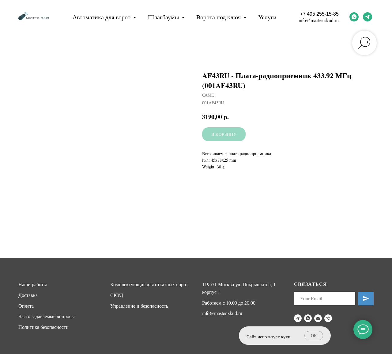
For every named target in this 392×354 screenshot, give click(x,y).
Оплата (26, 305)
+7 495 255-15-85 (319, 14)
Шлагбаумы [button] (164, 17)
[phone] (328, 318)
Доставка (28, 295)
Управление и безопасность (139, 305)
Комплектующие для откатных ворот (149, 284)
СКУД (116, 295)
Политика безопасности (43, 327)
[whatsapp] (354, 16)
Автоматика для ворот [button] (102, 17)
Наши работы (32, 284)
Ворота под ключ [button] (219, 17)
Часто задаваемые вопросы (46, 316)
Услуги (267, 17)
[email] (318, 318)
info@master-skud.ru (319, 20)
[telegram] (367, 16)
